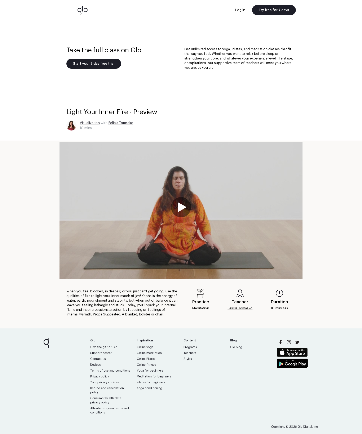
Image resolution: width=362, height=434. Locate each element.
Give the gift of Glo (103, 347)
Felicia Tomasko (120, 123)
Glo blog (236, 347)
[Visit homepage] (83, 10)
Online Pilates (146, 359)
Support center (101, 353)
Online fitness (146, 364)
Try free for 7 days (274, 10)
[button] (181, 210)
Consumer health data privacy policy (105, 400)
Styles (188, 359)
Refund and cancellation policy (107, 390)
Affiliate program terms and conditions (109, 410)
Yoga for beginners (150, 370)
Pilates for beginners (151, 382)
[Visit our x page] (297, 342)
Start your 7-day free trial (93, 63)
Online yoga (145, 347)
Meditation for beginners (154, 376)
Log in (240, 10)
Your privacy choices (104, 382)
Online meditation (149, 353)
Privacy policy (99, 376)
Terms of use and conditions (110, 370)
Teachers (190, 353)
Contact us (98, 359)
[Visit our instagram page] (289, 342)
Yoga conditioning (149, 388)
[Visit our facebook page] (280, 342)
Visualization (90, 123)
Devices (95, 364)
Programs (190, 347)
